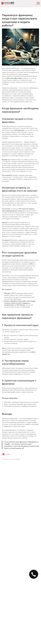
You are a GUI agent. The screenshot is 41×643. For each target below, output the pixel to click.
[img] (7, 3)
